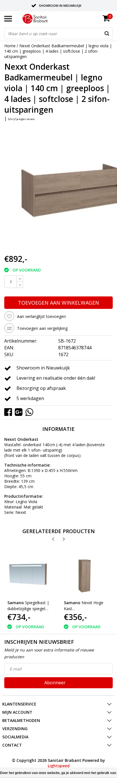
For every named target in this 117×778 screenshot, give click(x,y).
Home (10, 45)
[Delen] (9, 411)
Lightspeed (59, 765)
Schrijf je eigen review (21, 119)
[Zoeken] (107, 33)
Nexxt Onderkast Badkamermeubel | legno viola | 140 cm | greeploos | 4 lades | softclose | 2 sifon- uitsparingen (58, 51)
